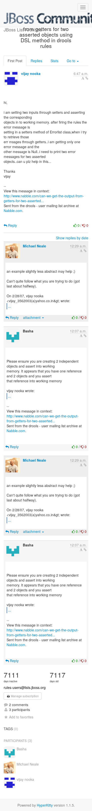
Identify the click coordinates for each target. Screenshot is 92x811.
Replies (36, 60)
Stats (54, 60)
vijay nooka (30, 73)
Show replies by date (72, 237)
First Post (15, 60)
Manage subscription (24, 696)
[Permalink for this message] (86, 78)
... (9, 306)
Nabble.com (13, 210)
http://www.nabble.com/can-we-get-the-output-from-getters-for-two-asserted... (44, 198)
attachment (32, 317)
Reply (12, 225)
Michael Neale (34, 245)
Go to (71, 60)
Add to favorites (21, 716)
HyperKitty (45, 805)
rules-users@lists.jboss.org (25, 687)
